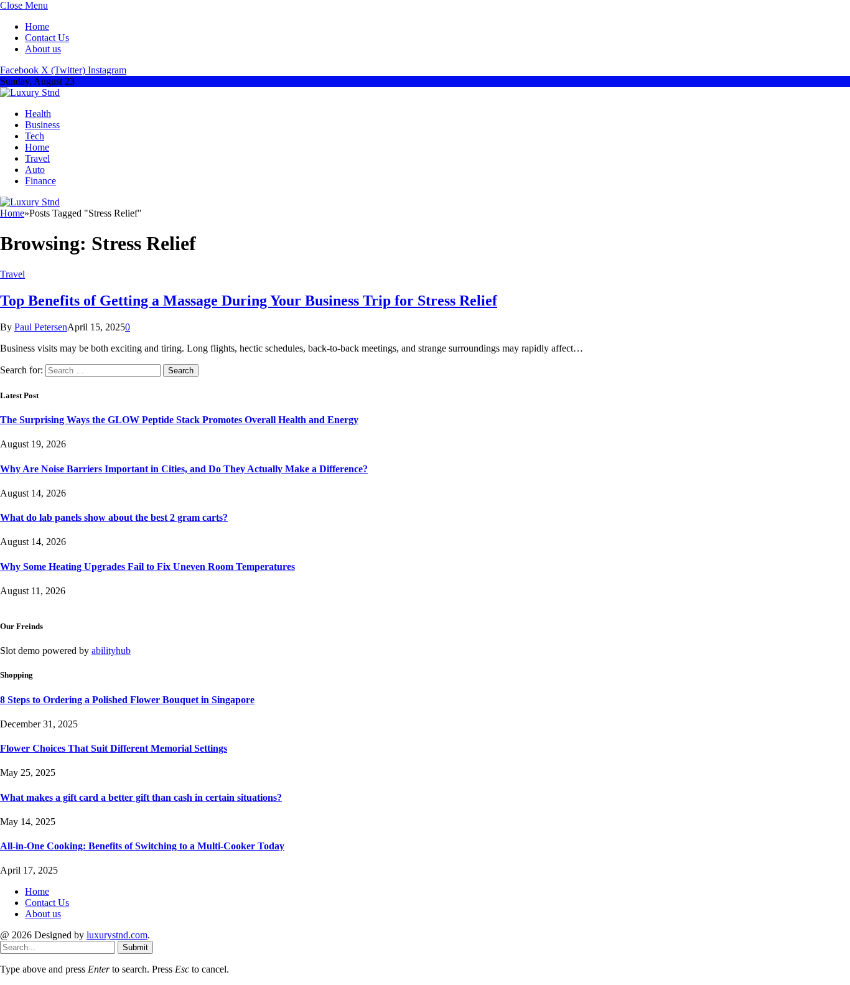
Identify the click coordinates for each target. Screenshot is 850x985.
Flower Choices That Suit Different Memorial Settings (113, 748)
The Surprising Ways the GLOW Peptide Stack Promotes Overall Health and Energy (179, 419)
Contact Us (47, 37)
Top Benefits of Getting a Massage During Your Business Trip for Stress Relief (248, 300)
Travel (37, 158)
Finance (40, 180)
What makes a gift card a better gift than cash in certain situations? (141, 797)
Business (42, 124)
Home (37, 26)
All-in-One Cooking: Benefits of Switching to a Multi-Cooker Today (142, 846)
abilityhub (111, 650)
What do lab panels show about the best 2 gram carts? (114, 517)
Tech (34, 136)
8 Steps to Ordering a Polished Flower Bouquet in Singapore (127, 699)
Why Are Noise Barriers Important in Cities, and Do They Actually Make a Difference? (184, 469)
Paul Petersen (40, 327)
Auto (35, 169)
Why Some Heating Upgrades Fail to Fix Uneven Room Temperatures (147, 566)
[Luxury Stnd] (30, 92)
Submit (135, 947)
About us (43, 49)
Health (38, 113)
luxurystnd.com (116, 935)
